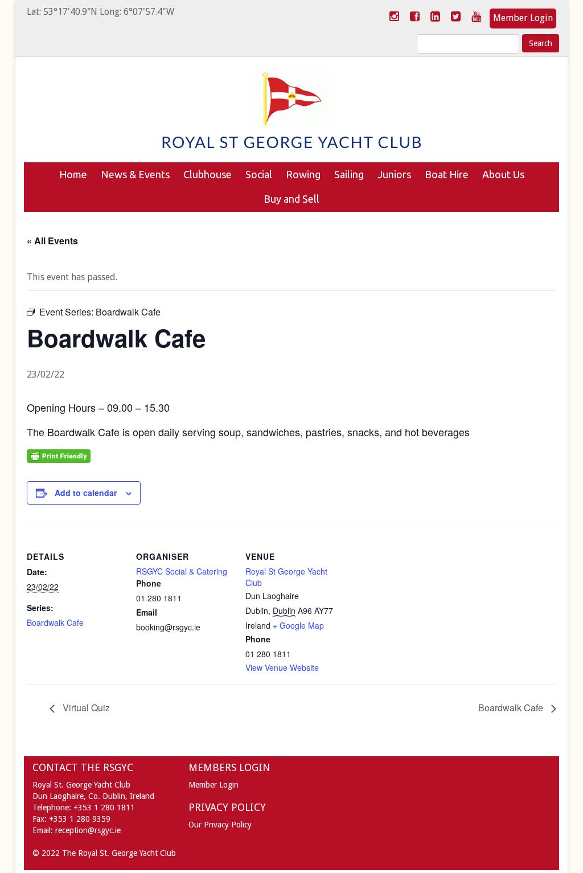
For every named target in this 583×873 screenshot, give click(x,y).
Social (258, 174)
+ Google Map (298, 625)
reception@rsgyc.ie (88, 830)
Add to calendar (86, 492)
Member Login (523, 18)
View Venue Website (282, 667)
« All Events (52, 240)
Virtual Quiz (85, 707)
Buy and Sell (291, 198)
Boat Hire (447, 174)
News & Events (135, 174)
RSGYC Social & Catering (181, 571)
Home (73, 174)
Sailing (349, 174)
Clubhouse (207, 174)
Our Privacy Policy (220, 824)
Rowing (303, 174)
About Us (503, 174)
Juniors (394, 174)
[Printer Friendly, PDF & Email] (59, 455)
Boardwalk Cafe (55, 622)
